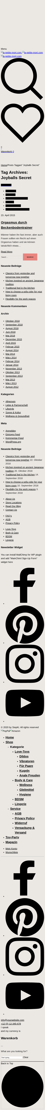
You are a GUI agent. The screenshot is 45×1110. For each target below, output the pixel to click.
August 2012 (12, 387)
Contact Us (11, 510)
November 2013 (14, 368)
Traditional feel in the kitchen (20, 288)
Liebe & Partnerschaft (17, 198)
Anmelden (11, 431)
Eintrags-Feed (13, 434)
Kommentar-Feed (15, 438)
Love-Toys (11, 529)
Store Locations (14, 502)
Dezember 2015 (14, 339)
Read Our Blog (13, 506)
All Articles (11, 191)
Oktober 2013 (13, 372)
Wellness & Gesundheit (17, 209)
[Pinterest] (25, 643)
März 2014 (11, 357)
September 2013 (14, 376)
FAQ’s (9, 516)
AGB (8, 519)
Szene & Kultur (13, 205)
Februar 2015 (12, 346)
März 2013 (11, 383)
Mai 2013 (10, 379)
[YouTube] (25, 721)
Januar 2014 (12, 365)
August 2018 (12, 328)
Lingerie (10, 540)
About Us (10, 499)
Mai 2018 (10, 335)
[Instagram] (25, 682)
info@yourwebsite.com (12, 1020)
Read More (6, 251)
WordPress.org (13, 441)
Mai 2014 (10, 354)
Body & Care (12, 532)
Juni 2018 (10, 332)
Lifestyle (10, 202)
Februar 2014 (12, 361)
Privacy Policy (13, 523)
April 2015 (11, 343)
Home (4, 165)
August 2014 (12, 350)
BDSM (9, 536)
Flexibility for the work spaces (21, 299)
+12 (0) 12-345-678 (11, 1023)
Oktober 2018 (13, 321)
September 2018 (14, 324)
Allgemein (10, 194)
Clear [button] (25, 1057)
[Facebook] (25, 603)
